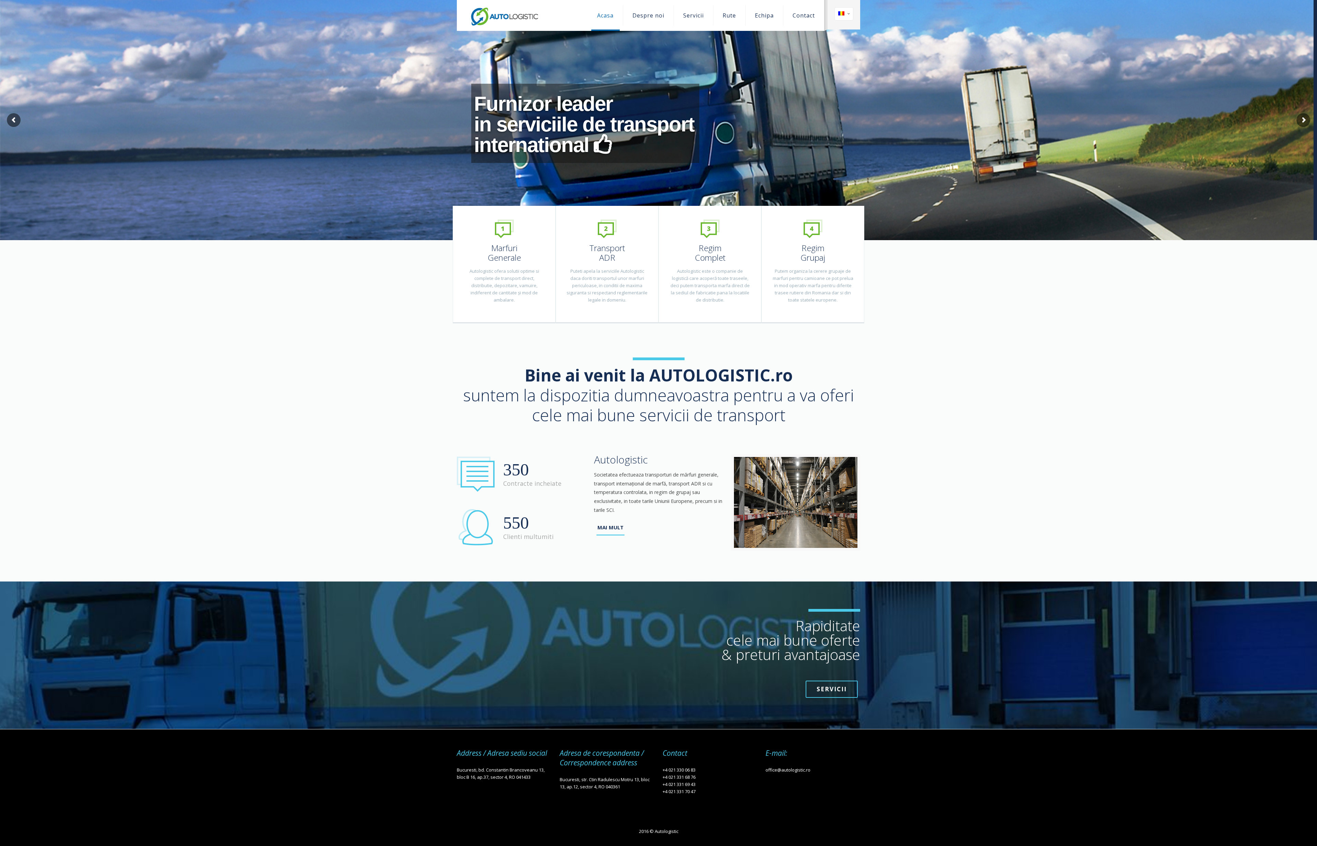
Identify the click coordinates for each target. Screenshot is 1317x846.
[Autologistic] (504, 15)
